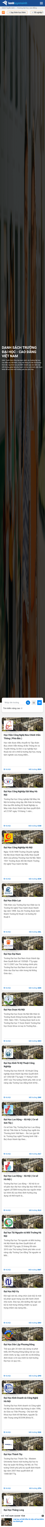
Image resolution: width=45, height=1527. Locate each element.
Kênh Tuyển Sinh (8, 8)
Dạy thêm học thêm (18, 12)
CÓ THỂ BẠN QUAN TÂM (13, 1516)
